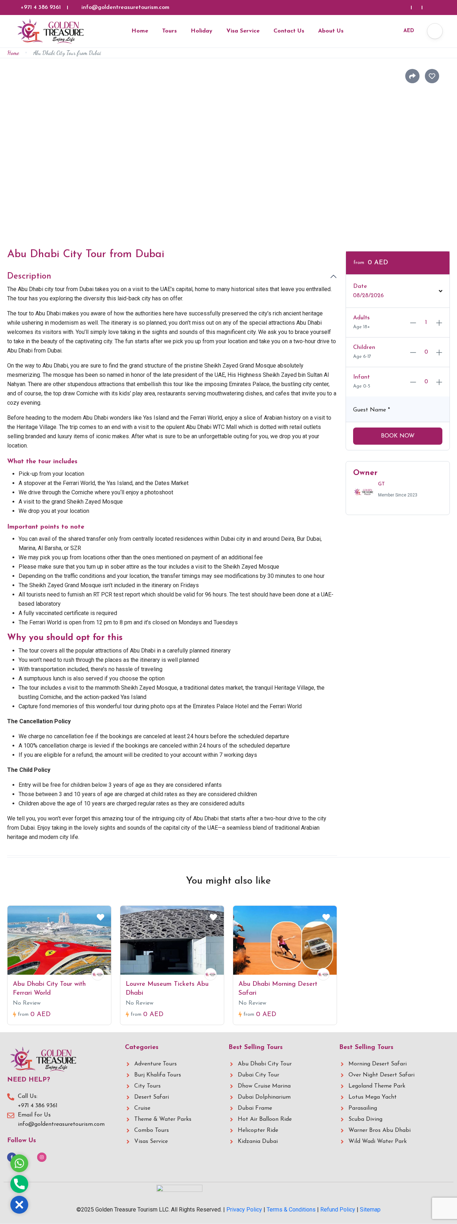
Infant (361, 377)
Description (29, 276)
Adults (361, 318)
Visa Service (243, 31)
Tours (169, 31)
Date (360, 286)
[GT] (97, 974)
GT (381, 484)
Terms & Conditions (291, 1209)
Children (364, 347)
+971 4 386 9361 (41, 7)
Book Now (398, 436)
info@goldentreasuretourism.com (125, 7)
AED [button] (408, 31)
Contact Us (288, 31)
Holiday (201, 31)
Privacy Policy (244, 1209)
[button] (435, 31)
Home (139, 31)
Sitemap (370, 1209)
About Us (330, 31)
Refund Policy (337, 1209)
